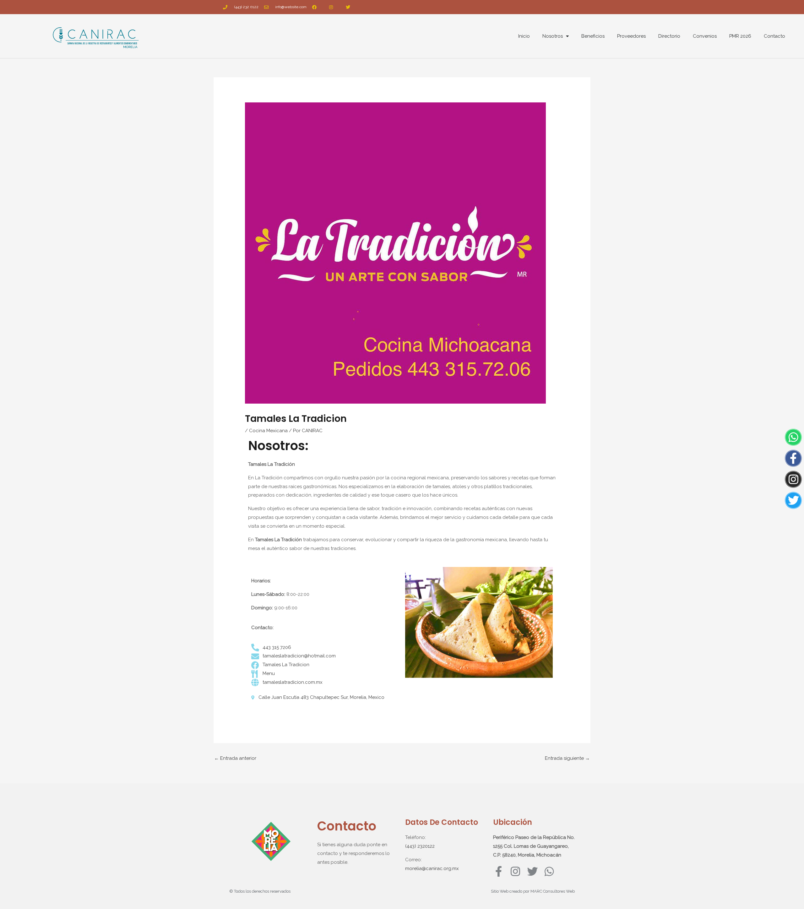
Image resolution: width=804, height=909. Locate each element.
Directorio (669, 36)
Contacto (774, 36)
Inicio (524, 36)
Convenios (705, 36)
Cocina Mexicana (268, 430)
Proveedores (631, 36)
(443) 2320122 (420, 846)
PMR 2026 (740, 36)
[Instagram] (793, 479)
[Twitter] (793, 500)
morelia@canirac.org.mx (432, 868)
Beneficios (593, 36)
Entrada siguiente (567, 758)
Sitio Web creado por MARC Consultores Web (533, 891)
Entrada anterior (235, 758)
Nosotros (552, 36)
